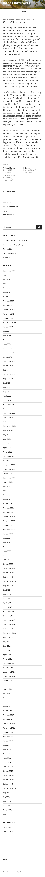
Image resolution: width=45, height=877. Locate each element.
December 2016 (9, 724)
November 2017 (9, 676)
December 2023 (9, 361)
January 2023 (8, 409)
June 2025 (7, 284)
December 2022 (9, 413)
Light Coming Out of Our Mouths (15, 241)
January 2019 (8, 616)
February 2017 (8, 715)
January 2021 (8, 512)
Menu (24, 11)
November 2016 (9, 728)
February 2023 (8, 404)
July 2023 (6, 383)
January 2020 (8, 564)
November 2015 (9, 780)
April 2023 (7, 396)
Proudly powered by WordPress (13, 872)
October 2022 (8, 422)
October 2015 (8, 784)
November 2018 (9, 624)
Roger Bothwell (17, 3)
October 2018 (8, 629)
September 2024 (9, 323)
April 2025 (7, 292)
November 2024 (9, 314)
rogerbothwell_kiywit (26, 19)
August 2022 (8, 430)
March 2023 (7, 400)
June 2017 (7, 698)
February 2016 (8, 767)
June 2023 (7, 387)
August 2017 (8, 689)
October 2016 (8, 732)
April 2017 (7, 706)
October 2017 (8, 680)
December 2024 (9, 310)
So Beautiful (7, 249)
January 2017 (8, 719)
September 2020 (9, 530)
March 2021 (7, 504)
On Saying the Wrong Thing (13, 245)
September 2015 (9, 788)
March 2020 (7, 556)
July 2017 (6, 693)
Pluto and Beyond (9, 168)
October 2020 (8, 525)
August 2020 (8, 534)
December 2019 (9, 568)
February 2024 (8, 353)
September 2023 (9, 374)
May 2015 (6, 806)
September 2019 (9, 581)
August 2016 (8, 741)
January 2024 (8, 357)
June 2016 (7, 750)
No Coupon (26, 168)
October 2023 (8, 370)
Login (5, 859)
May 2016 (6, 754)
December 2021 (9, 465)
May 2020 (7, 547)
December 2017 (9, 672)
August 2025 (8, 275)
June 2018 (7, 646)
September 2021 (9, 478)
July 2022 (6, 435)
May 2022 (6, 443)
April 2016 (7, 758)
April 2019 (7, 603)
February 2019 (8, 612)
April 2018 (7, 655)
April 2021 (7, 499)
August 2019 (8, 586)
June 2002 (7, 814)
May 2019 (6, 599)
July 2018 (6, 642)
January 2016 (8, 771)
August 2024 (8, 327)
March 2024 (7, 348)
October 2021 (8, 474)
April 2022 (7, 448)
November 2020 (9, 521)
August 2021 (8, 482)
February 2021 (8, 508)
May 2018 (6, 650)
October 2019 (8, 577)
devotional (11, 191)
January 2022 (8, 461)
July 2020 (6, 538)
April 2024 (7, 344)
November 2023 (9, 366)
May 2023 (7, 392)
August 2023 (8, 379)
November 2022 (9, 417)
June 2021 (7, 491)
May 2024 (7, 340)
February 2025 (8, 301)
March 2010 (7, 810)
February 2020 (8, 560)
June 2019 (7, 594)
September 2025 (9, 271)
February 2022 (8, 456)
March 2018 (7, 659)
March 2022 (7, 452)
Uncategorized (8, 832)
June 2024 (7, 336)
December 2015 (9, 775)
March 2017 (7, 711)
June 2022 (7, 439)
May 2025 (7, 288)
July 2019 (6, 590)
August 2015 (8, 793)
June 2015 (7, 801)
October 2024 (8, 318)
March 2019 (7, 607)
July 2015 (6, 797)
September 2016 (9, 737)
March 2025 (7, 297)
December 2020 (9, 517)
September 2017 (9, 685)
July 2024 (6, 331)
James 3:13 (7, 258)
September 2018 (9, 633)
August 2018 (8, 637)
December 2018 (9, 620)
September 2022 (9, 426)
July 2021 (6, 486)
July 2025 (6, 280)
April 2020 (7, 551)
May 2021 (6, 495)
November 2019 (9, 573)
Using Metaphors (9, 253)
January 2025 (8, 305)
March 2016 (7, 762)
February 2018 (8, 663)
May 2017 (6, 702)
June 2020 (7, 543)
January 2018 (8, 668)
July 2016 (6, 745)
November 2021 (9, 469)
